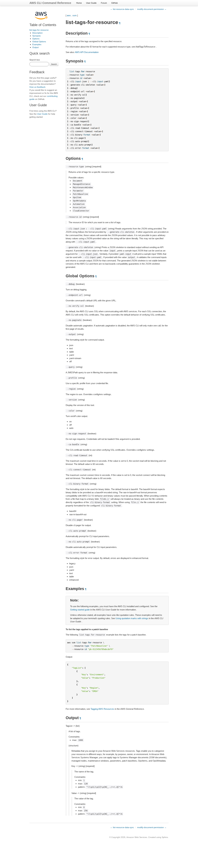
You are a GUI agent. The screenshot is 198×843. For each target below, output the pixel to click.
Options (35, 38)
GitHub (114, 3)
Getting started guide (80, 609)
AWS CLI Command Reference (50, 2)
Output (35, 47)
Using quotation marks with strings (132, 618)
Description (37, 33)
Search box (34, 60)
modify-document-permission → (151, 9)
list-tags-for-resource (39, 30)
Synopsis (36, 36)
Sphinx (165, 837)
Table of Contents (42, 25)
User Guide (91, 3)
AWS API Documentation (87, 52)
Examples (36, 44)
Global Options (39, 41)
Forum (104, 3)
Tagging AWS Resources (102, 709)
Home (79, 3)
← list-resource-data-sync (122, 9)
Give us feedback (37, 87)
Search (54, 64)
